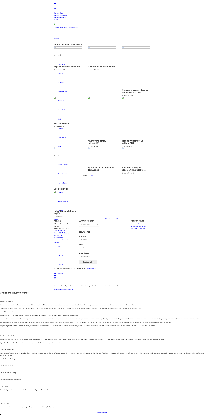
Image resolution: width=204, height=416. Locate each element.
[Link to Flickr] (55, 6)
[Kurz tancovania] (68, 98)
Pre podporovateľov (60, 18)
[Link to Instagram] (55, 8)
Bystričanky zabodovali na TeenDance (101, 168)
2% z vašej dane (135, 224)
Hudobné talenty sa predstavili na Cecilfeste (134, 168)
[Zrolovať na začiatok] (0, 282)
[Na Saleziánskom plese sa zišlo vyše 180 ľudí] (136, 48)
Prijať (98, 413)
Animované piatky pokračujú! (97, 142)
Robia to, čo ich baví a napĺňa (65, 212)
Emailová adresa (84, 253)
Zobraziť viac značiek (111, 219)
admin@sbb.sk (91, 268)
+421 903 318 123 (59, 231)
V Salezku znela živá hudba (101, 66)
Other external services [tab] (7, 350)
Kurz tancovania (62, 123)
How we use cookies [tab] (6, 301)
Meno (81, 244)
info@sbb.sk (57, 237)
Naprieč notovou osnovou (67, 66)
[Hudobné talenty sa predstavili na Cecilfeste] (136, 149)
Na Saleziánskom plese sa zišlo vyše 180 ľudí (135, 91)
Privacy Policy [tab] (4, 403)
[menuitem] (102, 13)
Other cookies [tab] (4, 386)
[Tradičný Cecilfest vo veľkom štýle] (136, 98)
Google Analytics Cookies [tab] (8, 336)
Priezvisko (82, 236)
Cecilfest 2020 (61, 188)
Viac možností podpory (137, 228)
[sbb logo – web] (70, 27)
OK (55, 289)
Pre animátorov (59, 13)
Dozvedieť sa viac (61, 289)
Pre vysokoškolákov (60, 15)
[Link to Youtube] (55, 4)
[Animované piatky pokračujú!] (102, 98)
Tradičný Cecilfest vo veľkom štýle (132, 142)
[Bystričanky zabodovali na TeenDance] (102, 149)
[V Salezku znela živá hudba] (102, 48)
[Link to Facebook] (54, 1)
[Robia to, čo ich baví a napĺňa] (68, 192)
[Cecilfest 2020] (68, 149)
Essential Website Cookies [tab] (8, 312)
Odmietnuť (70, 289)
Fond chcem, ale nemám (138, 226)
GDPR (56, 20)
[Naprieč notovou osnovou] (68, 48)
